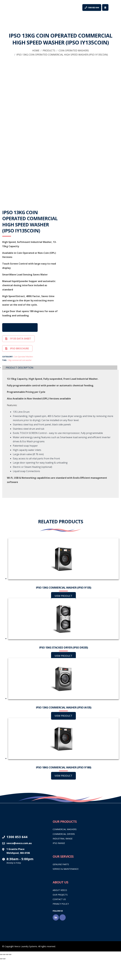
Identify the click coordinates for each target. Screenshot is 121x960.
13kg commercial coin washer (19, 360)
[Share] (7, 954)
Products (49, 50)
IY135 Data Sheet (20, 338)
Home (35, 50)
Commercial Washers (65, 829)
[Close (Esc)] (10, 954)
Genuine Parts (61, 864)
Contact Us (59, 899)
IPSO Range (59, 843)
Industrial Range (62, 838)
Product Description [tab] (19, 367)
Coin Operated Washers (74, 50)
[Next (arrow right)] (4, 958)
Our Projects (60, 894)
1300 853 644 (16, 837)
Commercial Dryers (64, 834)
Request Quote (20, 327)
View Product (63, 596)
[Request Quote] (105, 7)
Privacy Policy (61, 903)
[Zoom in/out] (1, 954)
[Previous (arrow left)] (1, 958)
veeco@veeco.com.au (19, 843)
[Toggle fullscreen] (4, 954)
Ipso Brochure (19, 348)
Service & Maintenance (66, 869)
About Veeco (60, 890)
